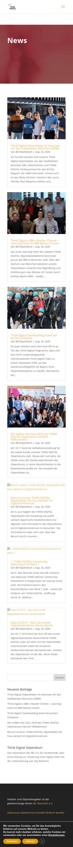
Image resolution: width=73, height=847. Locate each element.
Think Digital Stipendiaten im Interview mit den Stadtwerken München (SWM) (35, 147)
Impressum (13, 812)
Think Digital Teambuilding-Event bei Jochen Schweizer (34, 336)
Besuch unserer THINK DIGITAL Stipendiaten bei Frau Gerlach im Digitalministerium (32, 500)
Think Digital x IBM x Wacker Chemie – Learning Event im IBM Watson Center (35, 242)
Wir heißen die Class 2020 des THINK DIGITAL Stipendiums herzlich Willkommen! (34, 436)
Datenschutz (28, 812)
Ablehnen (30, 841)
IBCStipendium (23, 151)
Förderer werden (54, 812)
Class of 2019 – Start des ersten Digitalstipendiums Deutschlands (32, 624)
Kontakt (40, 812)
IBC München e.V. (43, 803)
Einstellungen (56, 835)
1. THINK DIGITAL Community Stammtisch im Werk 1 (29, 563)
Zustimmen (12, 841)
